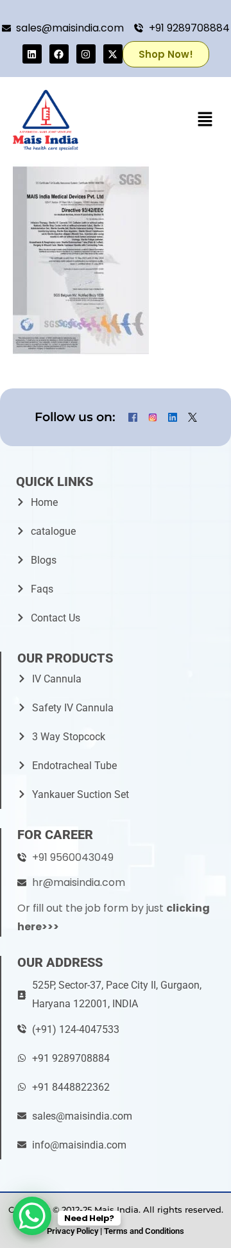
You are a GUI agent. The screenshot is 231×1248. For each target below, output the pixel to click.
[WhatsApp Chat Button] (32, 1216)
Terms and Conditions (144, 1231)
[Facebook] (59, 54)
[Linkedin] (32, 54)
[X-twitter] (113, 54)
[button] (205, 120)
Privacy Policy (72, 1231)
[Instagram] (86, 54)
